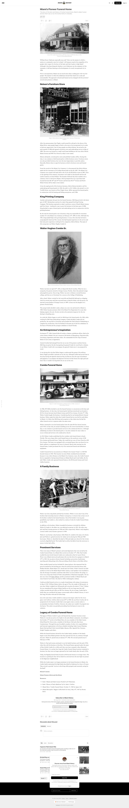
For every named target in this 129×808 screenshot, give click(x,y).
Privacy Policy (74, 782)
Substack (58, 805)
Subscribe (117, 3)
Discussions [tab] (50, 743)
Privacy (63, 798)
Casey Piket (42, 16)
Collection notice (73, 798)
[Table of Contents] (1, 404)
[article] (64, 750)
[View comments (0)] (46, 20)
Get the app (71, 801)
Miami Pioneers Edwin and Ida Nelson (51, 675)
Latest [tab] (45, 743)
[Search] (109, 3)
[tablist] (46, 726)
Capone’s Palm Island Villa (48, 747)
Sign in (125, 3)
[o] (83, 749)
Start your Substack (61, 801)
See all (42, 778)
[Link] (38, 84)
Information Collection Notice (64, 782)
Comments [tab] (43, 726)
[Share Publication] (112, 3)
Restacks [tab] (49, 726)
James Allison (55, 577)
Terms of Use (71, 780)
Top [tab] (41, 743)
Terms (67, 798)
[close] (77, 758)
